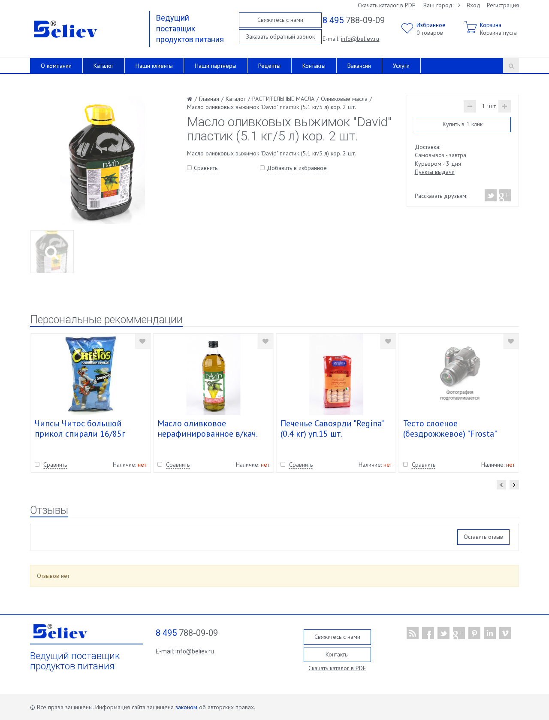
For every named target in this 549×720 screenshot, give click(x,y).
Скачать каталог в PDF (386, 5)
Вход (473, 5)
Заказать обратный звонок (280, 36)
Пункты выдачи (435, 172)
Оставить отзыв (483, 537)
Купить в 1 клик (463, 124)
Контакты (314, 66)
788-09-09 (354, 20)
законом (186, 707)
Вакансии (359, 66)
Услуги (401, 66)
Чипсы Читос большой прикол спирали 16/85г (80, 428)
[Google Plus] (504, 195)
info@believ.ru (360, 39)
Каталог (104, 66)
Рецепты (269, 66)
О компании (56, 66)
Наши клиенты (154, 66)
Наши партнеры (215, 66)
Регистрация (503, 5)
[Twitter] (491, 195)
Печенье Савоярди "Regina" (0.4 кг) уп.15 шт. (332, 428)
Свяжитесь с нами (280, 20)
